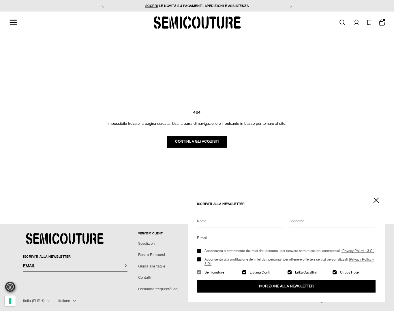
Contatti (144, 277)
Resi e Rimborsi (151, 254)
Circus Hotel (349, 272)
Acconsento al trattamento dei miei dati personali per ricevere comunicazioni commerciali (289, 251)
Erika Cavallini (306, 272)
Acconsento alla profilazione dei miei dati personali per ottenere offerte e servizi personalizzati (289, 261)
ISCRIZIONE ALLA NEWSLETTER (286, 286)
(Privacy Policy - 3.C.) (358, 251)
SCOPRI (151, 5)
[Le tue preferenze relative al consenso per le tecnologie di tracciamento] (10, 300)
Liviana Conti (260, 272)
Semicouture (214, 272)
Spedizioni (146, 243)
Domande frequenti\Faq (158, 289)
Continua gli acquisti (197, 142)
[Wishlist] (369, 22)
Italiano (64, 301)
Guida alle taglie (151, 266)
